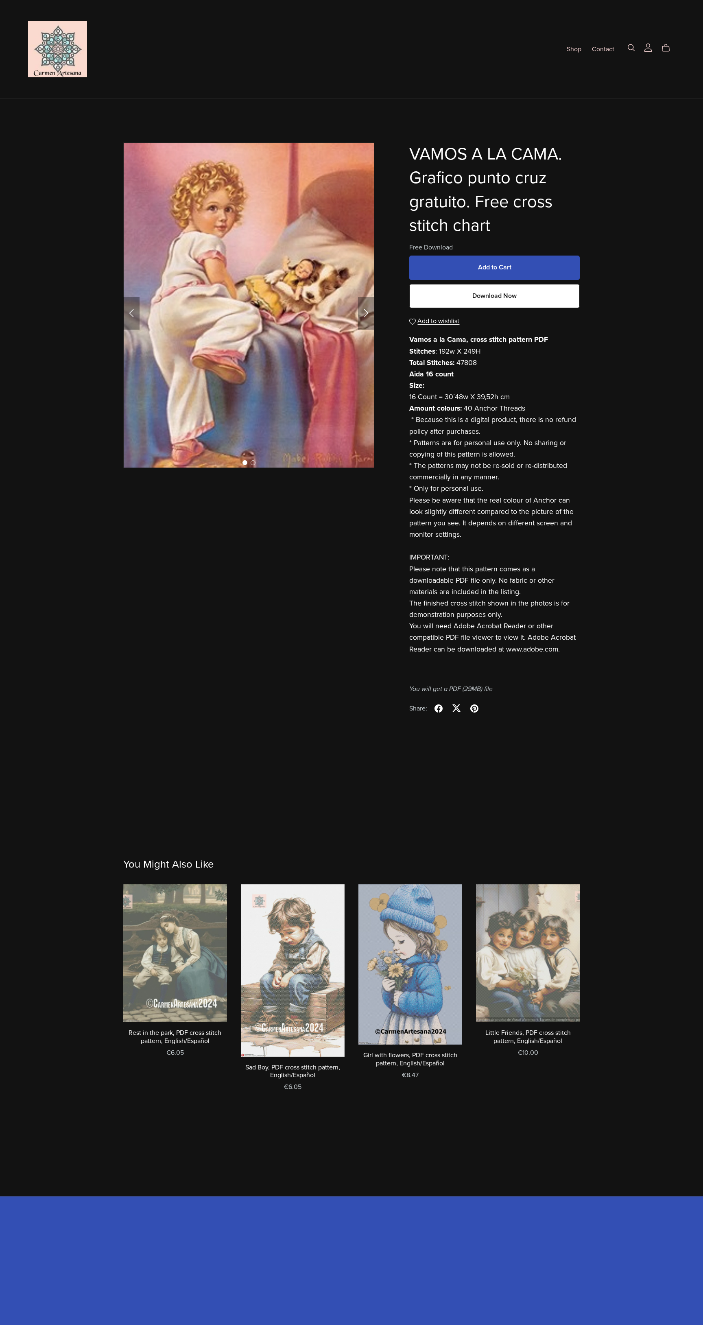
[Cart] (669, 48)
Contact (603, 49)
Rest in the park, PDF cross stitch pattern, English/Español (175, 1037)
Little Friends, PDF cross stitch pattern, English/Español (528, 1037)
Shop (574, 49)
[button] (131, 313)
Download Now (494, 296)
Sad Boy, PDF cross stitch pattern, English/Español (292, 1071)
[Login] (648, 47)
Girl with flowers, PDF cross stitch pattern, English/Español (410, 1059)
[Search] (631, 48)
